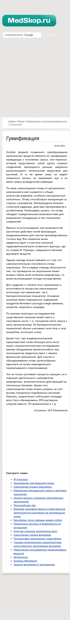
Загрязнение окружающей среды (34, 483)
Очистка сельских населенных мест (35, 531)
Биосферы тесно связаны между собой (38, 520)
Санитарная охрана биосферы (33, 486)
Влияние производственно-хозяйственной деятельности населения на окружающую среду (39, 512)
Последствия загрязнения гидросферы (37, 538)
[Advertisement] (35, 79)
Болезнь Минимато (25, 560)
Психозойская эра (25, 505)
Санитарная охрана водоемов (32, 534)
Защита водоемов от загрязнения (34, 564)
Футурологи (21, 479)
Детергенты (21, 557)
